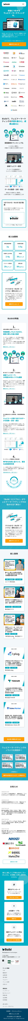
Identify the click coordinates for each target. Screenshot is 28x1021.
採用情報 (5, 1000)
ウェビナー (5, 979)
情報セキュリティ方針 (14, 1013)
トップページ (6, 990)
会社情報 (5, 997)
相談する (14, 918)
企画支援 (5, 975)
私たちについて (6, 993)
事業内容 (5, 995)
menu (23, 4)
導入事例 (5, 977)
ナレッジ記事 (6, 982)
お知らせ (5, 984)
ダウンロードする (14, 897)
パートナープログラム (8, 1006)
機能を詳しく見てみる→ (9, 347)
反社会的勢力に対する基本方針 (14, 1016)
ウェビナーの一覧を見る (14, 940)
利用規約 (8, 1011)
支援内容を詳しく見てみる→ (10, 472)
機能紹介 (5, 973)
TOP (4, 970)
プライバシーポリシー (17, 1011)
